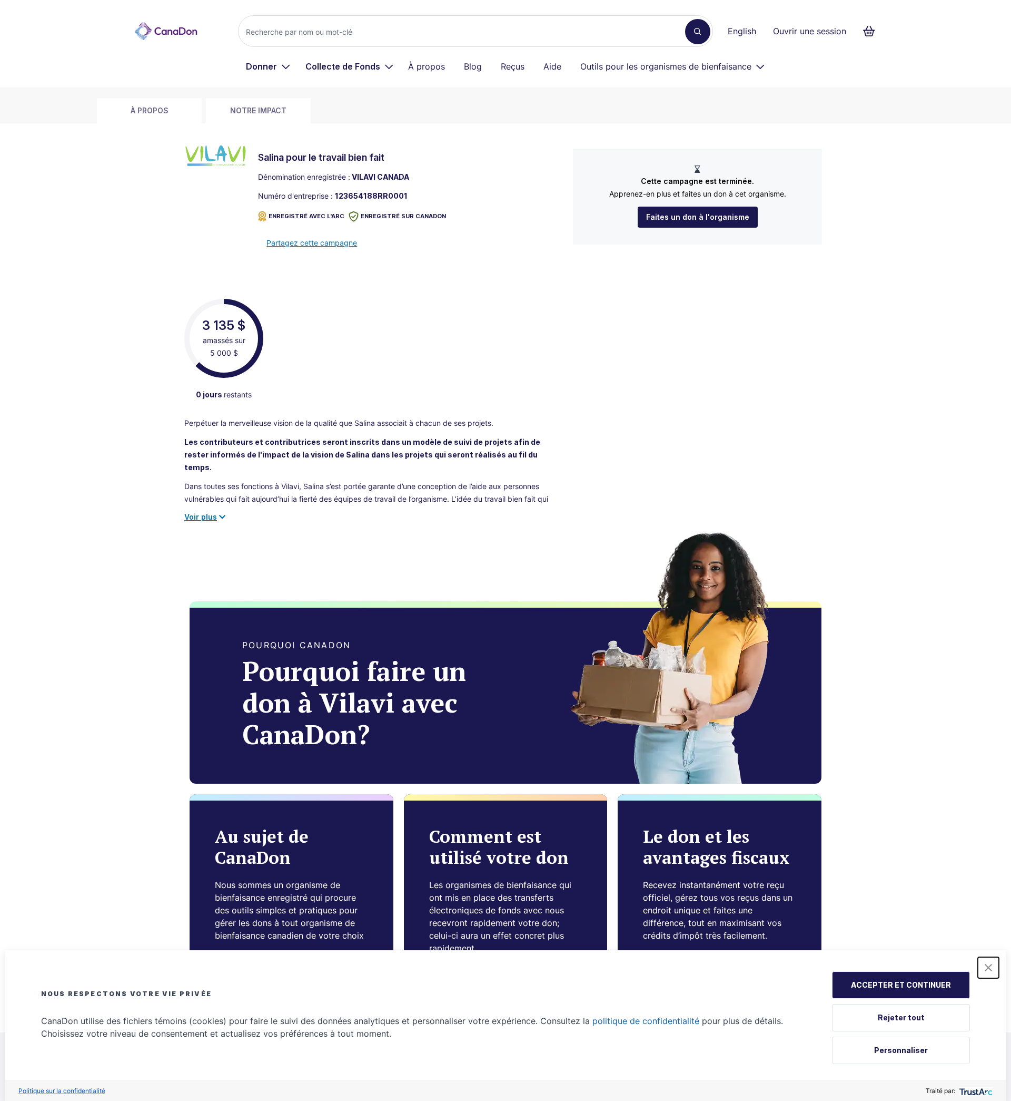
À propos (426, 66)
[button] (988, 967)
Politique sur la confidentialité (61, 1091)
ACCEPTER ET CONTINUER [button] (901, 984)
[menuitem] (268, 66)
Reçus (512, 66)
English (742, 31)
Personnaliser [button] (901, 1050)
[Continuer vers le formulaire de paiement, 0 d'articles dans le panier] (872, 31)
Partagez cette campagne (311, 242)
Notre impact (258, 110)
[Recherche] (697, 31)
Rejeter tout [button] (901, 1017)
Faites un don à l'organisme (697, 216)
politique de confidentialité (645, 1021)
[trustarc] (975, 1090)
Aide (552, 66)
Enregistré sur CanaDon (403, 216)
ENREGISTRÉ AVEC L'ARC (306, 216)
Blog (473, 66)
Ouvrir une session (809, 31)
